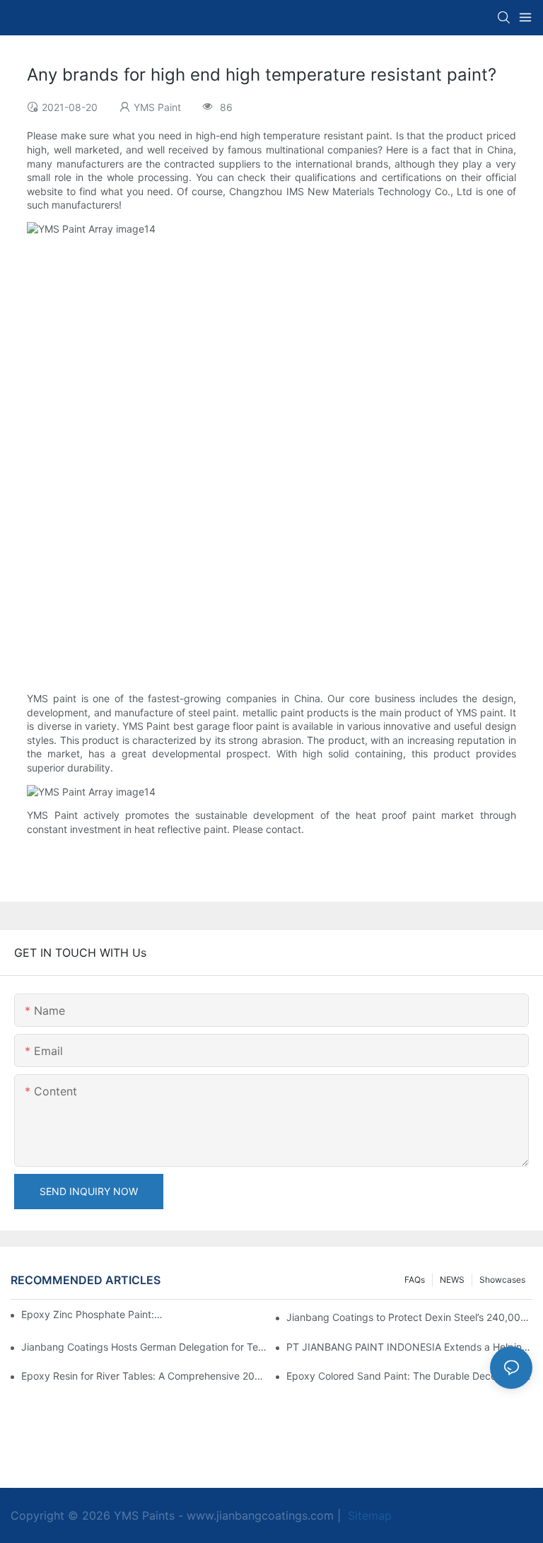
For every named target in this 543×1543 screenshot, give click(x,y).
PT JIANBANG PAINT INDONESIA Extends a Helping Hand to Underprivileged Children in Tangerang (409, 1347)
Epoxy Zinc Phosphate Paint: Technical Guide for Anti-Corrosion (92, 1314)
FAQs (414, 1279)
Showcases (502, 1279)
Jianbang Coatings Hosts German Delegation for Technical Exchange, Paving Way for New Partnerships (144, 1347)
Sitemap (368, 1515)
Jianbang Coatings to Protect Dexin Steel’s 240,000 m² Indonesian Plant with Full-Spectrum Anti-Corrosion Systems (409, 1317)
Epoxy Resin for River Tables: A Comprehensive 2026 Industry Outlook (144, 1376)
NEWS (452, 1279)
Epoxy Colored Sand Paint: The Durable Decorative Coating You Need (409, 1376)
